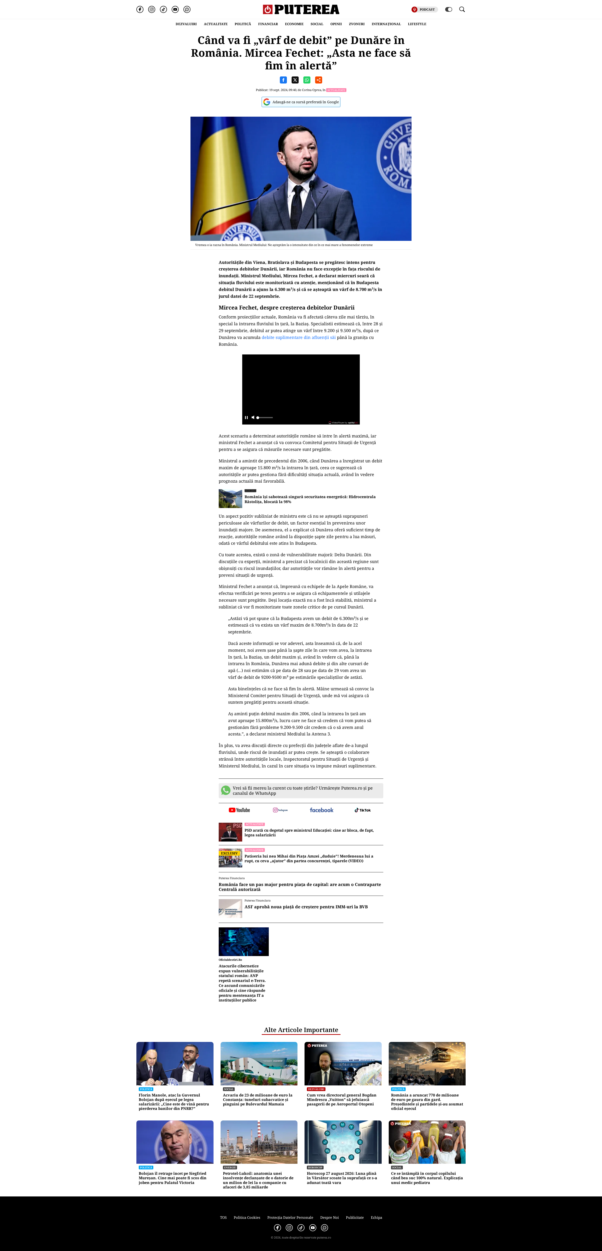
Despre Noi (329, 1217)
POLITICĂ (243, 24)
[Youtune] (175, 9)
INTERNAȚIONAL (386, 24)
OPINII (336, 24)
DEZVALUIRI (186, 24)
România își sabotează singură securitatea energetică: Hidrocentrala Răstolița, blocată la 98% (310, 499)
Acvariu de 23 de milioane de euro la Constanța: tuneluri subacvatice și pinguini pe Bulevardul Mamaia (258, 1100)
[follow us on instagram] (280, 810)
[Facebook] (139, 9)
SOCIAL (317, 24)
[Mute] (253, 418)
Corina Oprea (311, 90)
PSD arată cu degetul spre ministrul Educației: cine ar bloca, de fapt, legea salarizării (309, 833)
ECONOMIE (294, 24)
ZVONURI (357, 24)
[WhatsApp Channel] (186, 9)
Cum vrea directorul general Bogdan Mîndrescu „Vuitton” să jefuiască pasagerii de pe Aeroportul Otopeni (341, 1100)
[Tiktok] (163, 9)
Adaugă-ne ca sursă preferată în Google (306, 101)
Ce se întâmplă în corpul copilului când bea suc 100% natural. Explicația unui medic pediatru (427, 1178)
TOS (223, 1217)
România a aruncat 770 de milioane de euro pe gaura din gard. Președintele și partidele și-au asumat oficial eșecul (427, 1102)
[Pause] (246, 418)
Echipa (376, 1217)
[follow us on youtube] (239, 810)
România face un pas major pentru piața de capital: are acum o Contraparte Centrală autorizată (300, 887)
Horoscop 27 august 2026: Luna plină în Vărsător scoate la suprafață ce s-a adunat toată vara (342, 1178)
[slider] (264, 419)
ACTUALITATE (216, 24)
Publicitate (355, 1217)
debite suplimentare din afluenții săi (299, 337)
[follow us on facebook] (321, 810)
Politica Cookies (247, 1217)
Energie (250, 490)
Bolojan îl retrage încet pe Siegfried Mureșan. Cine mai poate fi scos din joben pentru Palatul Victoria (172, 1178)
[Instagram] (151, 9)
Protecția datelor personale (290, 1217)
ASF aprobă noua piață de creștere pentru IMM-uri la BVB (306, 906)
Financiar (268, 24)
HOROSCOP (315, 1167)
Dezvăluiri (316, 1089)
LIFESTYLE (417, 24)
